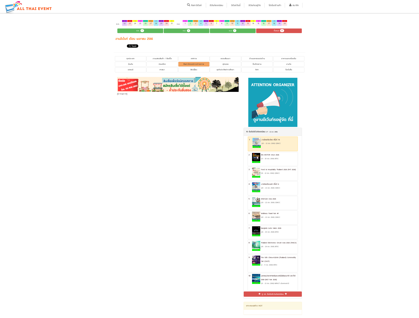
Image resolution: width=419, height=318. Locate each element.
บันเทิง (130, 64)
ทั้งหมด (278, 30)
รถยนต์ (130, 69)
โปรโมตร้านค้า (275, 5)
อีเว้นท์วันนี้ (235, 5)
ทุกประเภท (131, 58)
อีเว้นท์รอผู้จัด (254, 5)
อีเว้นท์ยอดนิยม (216, 5)
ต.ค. (232, 30)
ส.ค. (140, 30)
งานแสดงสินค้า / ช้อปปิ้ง (162, 58)
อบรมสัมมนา (225, 58)
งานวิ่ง (288, 64)
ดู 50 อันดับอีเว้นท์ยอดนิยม (273, 294)
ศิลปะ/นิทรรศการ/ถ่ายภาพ (193, 64)
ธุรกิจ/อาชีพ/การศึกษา (225, 69)
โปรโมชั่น (288, 69)
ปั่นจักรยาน (257, 64)
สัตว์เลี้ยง (194, 69)
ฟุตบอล (225, 64)
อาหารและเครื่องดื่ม (288, 58)
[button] (124, 23)
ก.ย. (186, 30)
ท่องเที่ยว (162, 64)
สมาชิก (295, 5)
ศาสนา (162, 69)
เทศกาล (194, 58)
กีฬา (257, 69)
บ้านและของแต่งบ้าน (257, 58)
